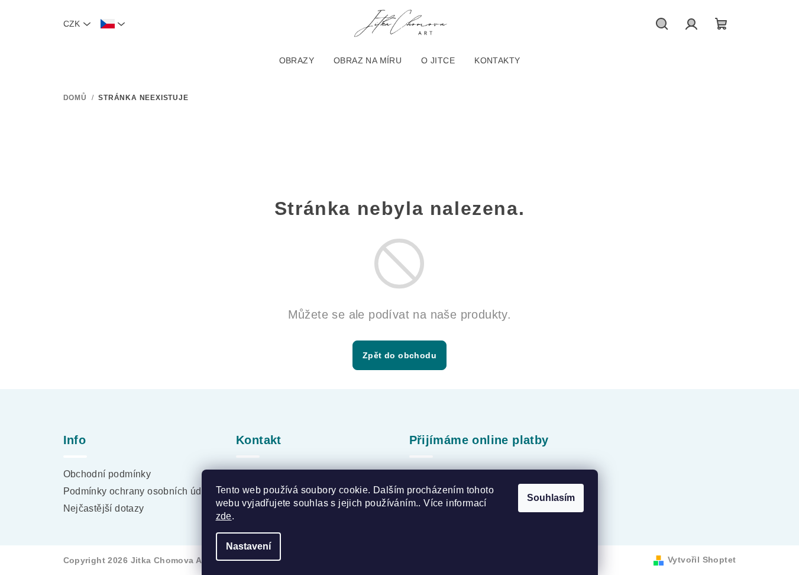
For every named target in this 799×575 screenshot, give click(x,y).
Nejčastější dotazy (103, 508)
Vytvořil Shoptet (702, 559)
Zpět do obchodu (399, 355)
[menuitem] (297, 60)
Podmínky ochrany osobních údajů (139, 491)
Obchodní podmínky (107, 474)
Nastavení (248, 546)
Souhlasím (551, 498)
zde (224, 516)
